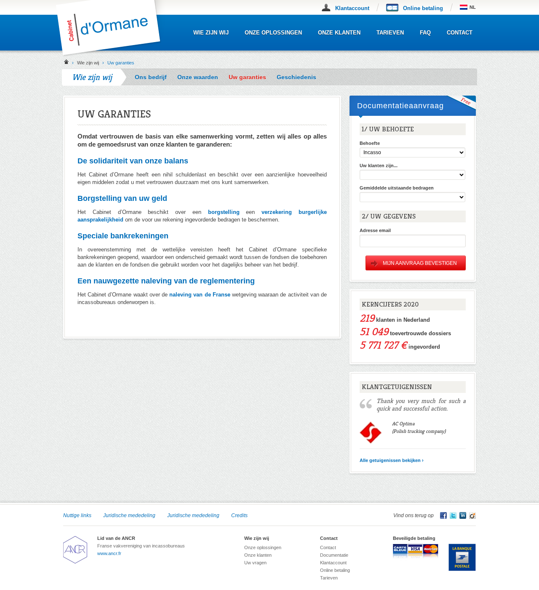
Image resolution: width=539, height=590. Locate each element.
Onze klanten (339, 32)
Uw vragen (255, 562)
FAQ (425, 32)
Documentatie (334, 555)
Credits (239, 515)
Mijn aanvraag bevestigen (420, 263)
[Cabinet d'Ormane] (114, 55)
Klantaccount (352, 8)
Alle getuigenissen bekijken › (392, 460)
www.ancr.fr (109, 553)
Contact (459, 32)
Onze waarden (197, 77)
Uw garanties (247, 77)
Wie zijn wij (211, 32)
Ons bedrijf (151, 77)
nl (473, 7)
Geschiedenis (296, 77)
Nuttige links (77, 515)
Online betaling (423, 8)
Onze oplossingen (273, 32)
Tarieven (390, 32)
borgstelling (224, 212)
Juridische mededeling (129, 515)
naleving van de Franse (199, 294)
